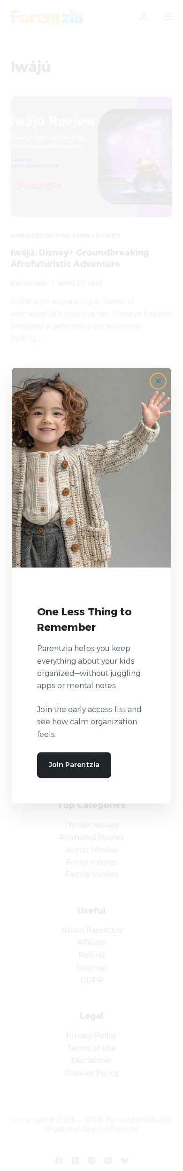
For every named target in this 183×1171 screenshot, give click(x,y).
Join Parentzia (74, 764)
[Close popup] (158, 381)
